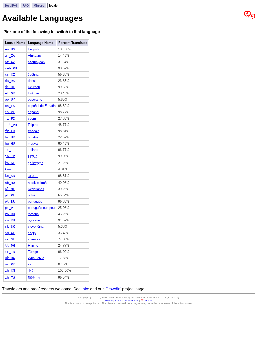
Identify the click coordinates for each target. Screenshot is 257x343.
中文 (31, 271)
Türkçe (33, 252)
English (33, 49)
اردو (30, 264)
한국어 (33, 176)
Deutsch (34, 87)
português (35, 201)
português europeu (41, 208)
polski (32, 195)
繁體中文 (34, 278)
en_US (148, 300)
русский (34, 220)
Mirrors (39, 5)
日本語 (33, 156)
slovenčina (35, 226)
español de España (42, 106)
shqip (32, 233)
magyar (33, 143)
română (33, 214)
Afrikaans (35, 56)
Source (119, 300)
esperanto (35, 99)
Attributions (131, 300)
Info (85, 289)
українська (36, 258)
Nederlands (36, 189)
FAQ (26, 5)
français (33, 131)
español (33, 112)
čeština (33, 74)
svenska (34, 239)
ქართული (35, 163)
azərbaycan (36, 62)
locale (53, 5)
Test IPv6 (11, 5)
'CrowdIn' (113, 289)
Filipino (33, 125)
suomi (32, 118)
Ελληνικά (35, 93)
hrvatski (33, 137)
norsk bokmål (37, 183)
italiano (33, 150)
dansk (32, 81)
